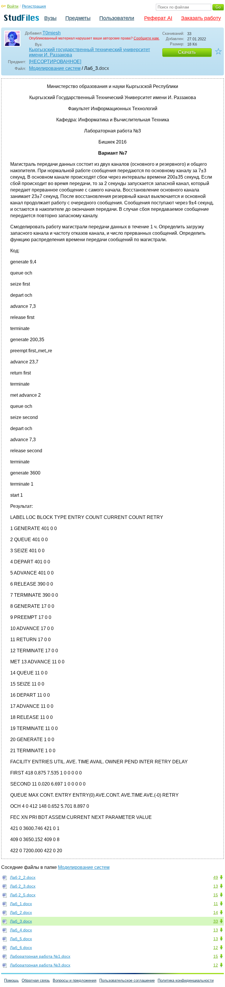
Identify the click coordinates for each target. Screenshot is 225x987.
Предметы (78, 18)
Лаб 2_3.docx (22, 886)
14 (215, 912)
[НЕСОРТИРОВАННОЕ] (55, 61)
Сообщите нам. (146, 38)
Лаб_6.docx (21, 947)
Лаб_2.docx (21, 912)
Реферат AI (158, 18)
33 (215, 921)
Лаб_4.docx (21, 930)
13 (215, 886)
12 (215, 947)
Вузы (50, 18)
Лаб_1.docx (21, 903)
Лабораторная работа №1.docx (40, 956)
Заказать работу (201, 18)
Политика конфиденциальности (186, 980)
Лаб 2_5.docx (22, 895)
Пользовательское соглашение (127, 980)
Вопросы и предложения (74, 980)
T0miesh (51, 32)
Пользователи (116, 18)
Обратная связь (36, 980)
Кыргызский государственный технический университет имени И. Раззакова (89, 52)
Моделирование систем (55, 68)
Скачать (187, 52)
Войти (12, 6)
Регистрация (34, 6)
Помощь (11, 980)
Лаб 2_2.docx (22, 877)
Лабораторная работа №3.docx (40, 965)
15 (215, 895)
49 (215, 877)
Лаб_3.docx (21, 921)
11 (216, 903)
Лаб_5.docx (21, 938)
